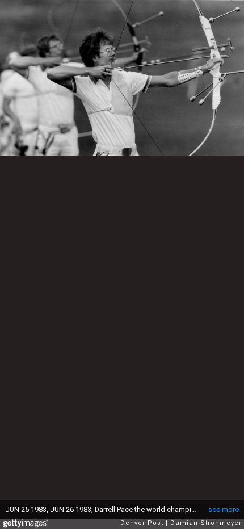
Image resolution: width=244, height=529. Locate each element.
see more (223, 509)
